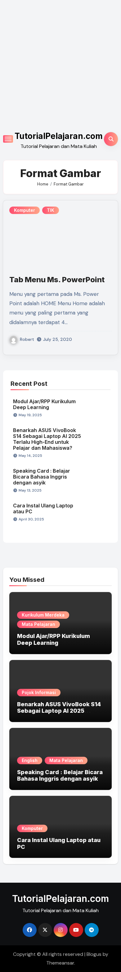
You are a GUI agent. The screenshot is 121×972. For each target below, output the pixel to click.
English (30, 760)
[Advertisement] (60, 63)
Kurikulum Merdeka (43, 615)
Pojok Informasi (39, 692)
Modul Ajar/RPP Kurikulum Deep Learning (44, 404)
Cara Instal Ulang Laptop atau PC (43, 508)
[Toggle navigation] (8, 139)
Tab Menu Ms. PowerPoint (57, 279)
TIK (50, 210)
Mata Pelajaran (38, 624)
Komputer (24, 210)
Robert (27, 339)
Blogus (94, 954)
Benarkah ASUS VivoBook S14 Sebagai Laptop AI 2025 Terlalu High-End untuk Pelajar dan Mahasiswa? (47, 439)
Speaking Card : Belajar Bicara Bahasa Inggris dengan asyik (41, 477)
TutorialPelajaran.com (59, 136)
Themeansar (60, 963)
